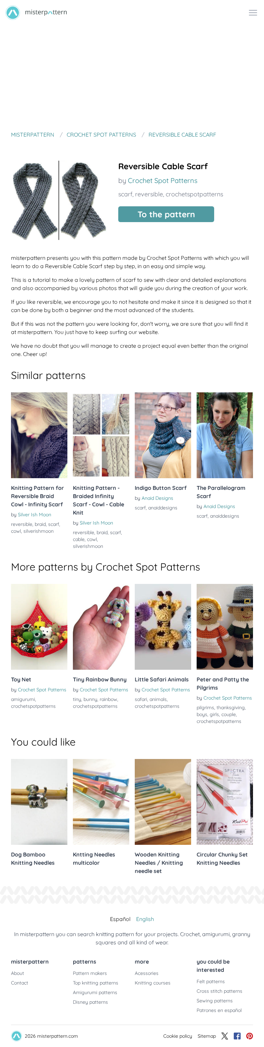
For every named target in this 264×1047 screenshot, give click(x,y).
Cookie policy (177, 1036)
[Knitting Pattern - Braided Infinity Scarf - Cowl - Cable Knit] (101, 435)
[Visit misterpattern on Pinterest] (249, 1036)
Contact (19, 983)
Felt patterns (211, 981)
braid (40, 524)
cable (79, 539)
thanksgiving (231, 707)
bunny (90, 699)
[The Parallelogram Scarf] (225, 435)
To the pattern (166, 214)
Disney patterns (90, 1002)
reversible (149, 194)
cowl (16, 531)
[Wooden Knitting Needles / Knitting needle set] (163, 802)
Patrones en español (219, 1010)
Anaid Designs (157, 498)
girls (214, 714)
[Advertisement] (132, 77)
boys (202, 714)
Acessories (146, 973)
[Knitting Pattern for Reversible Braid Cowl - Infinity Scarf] (39, 435)
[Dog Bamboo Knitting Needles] (39, 802)
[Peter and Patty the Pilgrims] (225, 627)
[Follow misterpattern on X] (224, 1036)
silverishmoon (38, 531)
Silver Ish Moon (34, 514)
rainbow (108, 699)
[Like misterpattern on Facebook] (237, 1036)
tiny (77, 699)
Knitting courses (152, 983)
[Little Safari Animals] (163, 627)
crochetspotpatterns (194, 194)
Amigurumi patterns (95, 992)
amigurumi (23, 699)
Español (120, 919)
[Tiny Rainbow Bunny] (101, 627)
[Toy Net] (39, 627)
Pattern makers (90, 973)
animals (158, 699)
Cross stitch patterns (219, 991)
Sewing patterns (215, 1001)
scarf (125, 194)
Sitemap (207, 1036)
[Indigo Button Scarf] (163, 435)
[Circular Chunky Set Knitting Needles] (225, 802)
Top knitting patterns (95, 983)
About (17, 973)
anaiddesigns (162, 508)
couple (228, 714)
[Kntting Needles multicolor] (101, 802)
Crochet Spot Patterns (162, 180)
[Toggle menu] (253, 12)
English (145, 919)
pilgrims (205, 707)
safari (141, 699)
